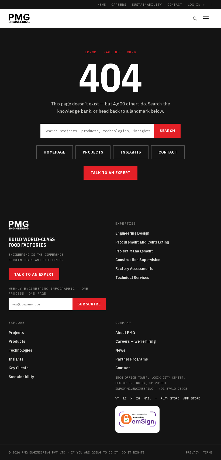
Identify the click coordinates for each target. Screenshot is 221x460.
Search (167, 130)
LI (125, 398)
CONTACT (174, 4)
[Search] (194, 18)
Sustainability (21, 376)
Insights (16, 359)
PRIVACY (192, 452)
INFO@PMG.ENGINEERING (134, 388)
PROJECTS (93, 152)
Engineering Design (132, 233)
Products (17, 341)
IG (138, 398)
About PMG (125, 332)
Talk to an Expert (110, 172)
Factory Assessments (134, 268)
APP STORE (191, 398)
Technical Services (132, 277)
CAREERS (118, 4)
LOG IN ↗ (196, 4)
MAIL (147, 398)
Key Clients (18, 367)
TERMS (207, 452)
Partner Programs (131, 359)
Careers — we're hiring (135, 341)
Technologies (20, 350)
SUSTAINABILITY (147, 4)
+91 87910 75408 (173, 388)
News (120, 350)
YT (117, 398)
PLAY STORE (170, 398)
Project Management (134, 251)
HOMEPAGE (54, 152)
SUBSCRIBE (89, 304)
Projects (16, 332)
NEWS (102, 4)
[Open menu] (207, 18)
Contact (122, 367)
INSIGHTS (130, 152)
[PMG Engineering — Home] (19, 18)
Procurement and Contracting (142, 242)
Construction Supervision (137, 259)
